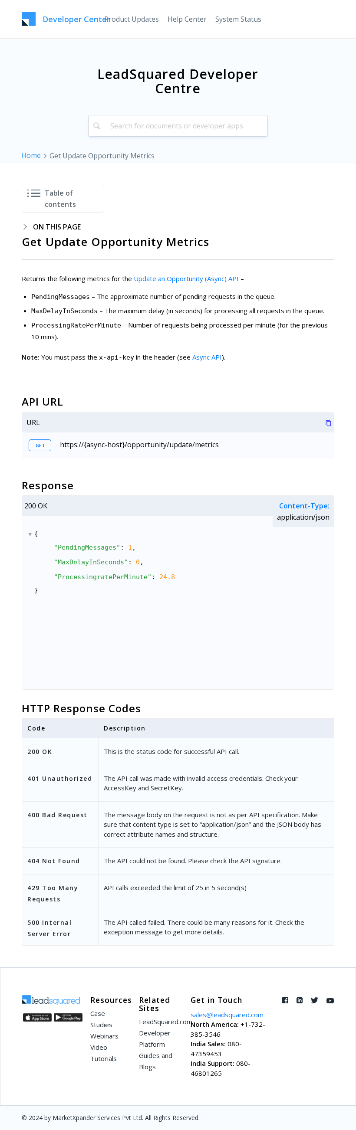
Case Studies (101, 1019)
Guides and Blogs (155, 1061)
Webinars (104, 1036)
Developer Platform (155, 1038)
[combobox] (178, 126)
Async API (207, 357)
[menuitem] (131, 19)
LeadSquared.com (160, 1021)
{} (104, 562)
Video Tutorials (103, 1053)
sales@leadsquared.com (227, 1014)
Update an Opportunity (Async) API (186, 278)
